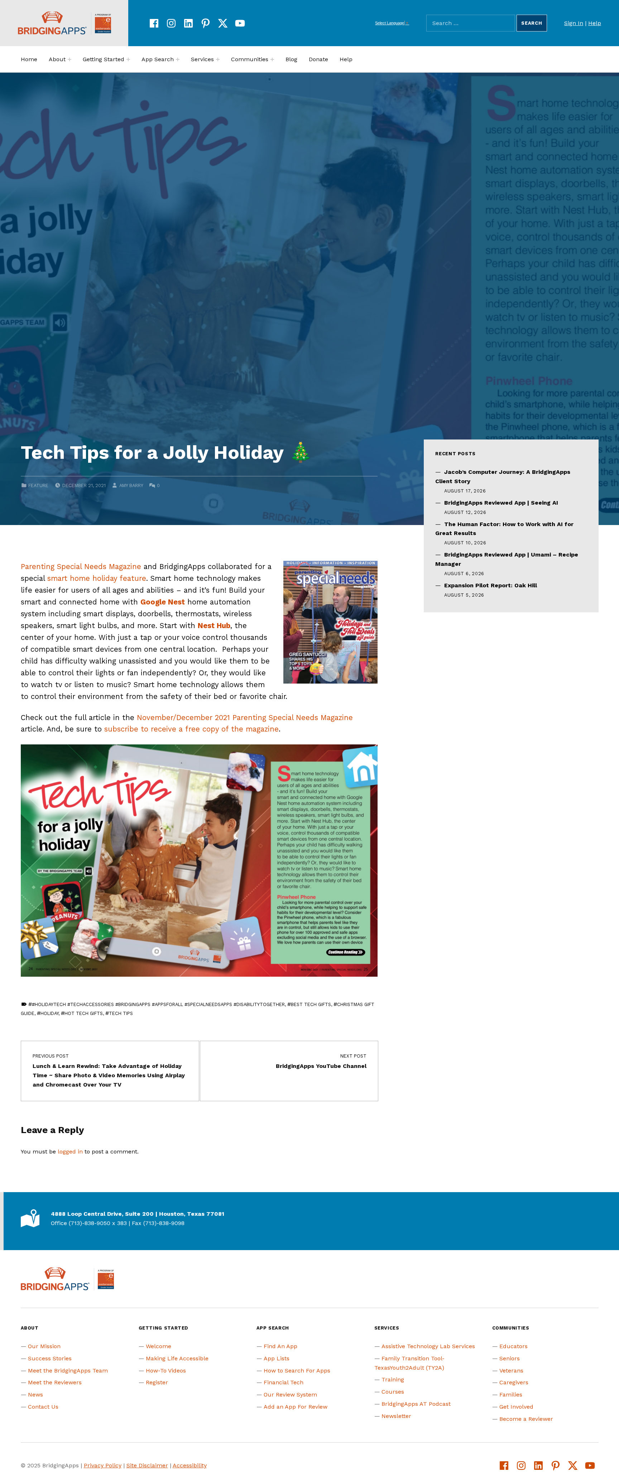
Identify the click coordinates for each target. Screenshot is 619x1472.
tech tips (121, 1013)
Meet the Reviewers (55, 1382)
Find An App (280, 1346)
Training (393, 1379)
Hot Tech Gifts (83, 1013)
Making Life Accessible (177, 1358)
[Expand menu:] (69, 59)
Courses (393, 1391)
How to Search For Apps (297, 1370)
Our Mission (44, 1346)
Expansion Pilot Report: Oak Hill (490, 585)
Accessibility (190, 1465)
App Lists (276, 1358)
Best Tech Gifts (311, 1004)
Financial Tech (283, 1382)
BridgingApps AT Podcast (416, 1403)
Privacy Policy (102, 1465)
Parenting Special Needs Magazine (81, 566)
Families (510, 1394)
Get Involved (516, 1406)
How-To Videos (166, 1370)
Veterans (511, 1370)
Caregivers (513, 1382)
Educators (513, 1346)
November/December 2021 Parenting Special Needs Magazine (245, 717)
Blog (291, 59)
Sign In (573, 23)
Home (29, 59)
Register (157, 1382)
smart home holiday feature (96, 578)
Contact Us (43, 1406)
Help (594, 23)
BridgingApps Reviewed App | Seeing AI (501, 502)
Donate (318, 59)
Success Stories (50, 1358)
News (35, 1394)
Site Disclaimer (147, 1465)
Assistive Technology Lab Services (428, 1346)
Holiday (49, 1013)
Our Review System (290, 1394)
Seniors (509, 1358)
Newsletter (396, 1416)
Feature (38, 485)
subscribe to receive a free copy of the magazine (191, 729)
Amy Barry (131, 485)
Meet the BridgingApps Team (68, 1370)
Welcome (158, 1346)
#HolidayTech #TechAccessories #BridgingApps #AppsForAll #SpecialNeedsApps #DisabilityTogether (158, 1004)
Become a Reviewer (526, 1418)
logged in (70, 1151)
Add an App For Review (295, 1406)
